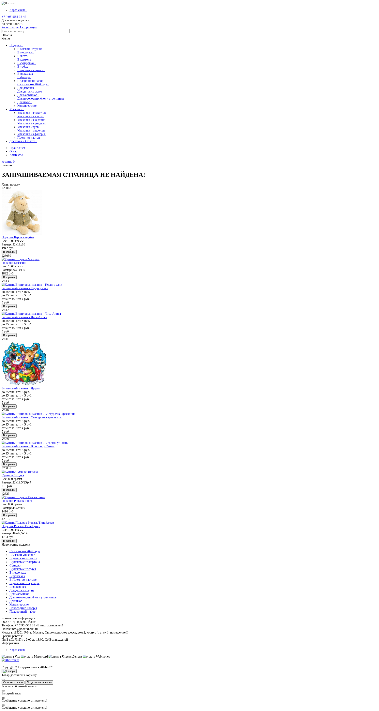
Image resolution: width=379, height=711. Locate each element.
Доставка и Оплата (23, 141)
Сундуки (15, 565)
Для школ (24, 102)
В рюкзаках (26, 73)
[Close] (3, 679)
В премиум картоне (31, 70)
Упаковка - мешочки (31, 130)
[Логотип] (9, 3)
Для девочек (26, 88)
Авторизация (28, 27)
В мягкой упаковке (22, 554)
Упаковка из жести (30, 116)
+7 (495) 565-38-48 (14, 16)
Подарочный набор (31, 80)
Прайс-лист (18, 147)
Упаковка (16, 109)
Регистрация (10, 27)
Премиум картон (29, 137)
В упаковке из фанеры (24, 583)
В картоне (25, 59)
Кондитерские (27, 105)
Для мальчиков (28, 95)
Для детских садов (30, 91)
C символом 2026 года (24, 551)
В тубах (23, 66)
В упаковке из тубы (22, 569)
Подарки (16, 45)
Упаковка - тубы (29, 127)
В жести (23, 56)
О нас (14, 151)
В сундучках (26, 63)
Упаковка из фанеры (31, 134)
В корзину (9, 251)
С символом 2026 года (33, 84)
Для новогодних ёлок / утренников (41, 98)
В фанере (24, 77)
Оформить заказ (13, 682)
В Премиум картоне (23, 579)
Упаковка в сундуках (32, 123)
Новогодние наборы (23, 608)
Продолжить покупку (39, 682)
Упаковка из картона (32, 119)
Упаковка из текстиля (32, 112)
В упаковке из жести (23, 558)
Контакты (16, 155)
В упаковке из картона (24, 562)
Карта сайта (18, 10)
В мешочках (26, 52)
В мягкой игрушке (30, 48)
